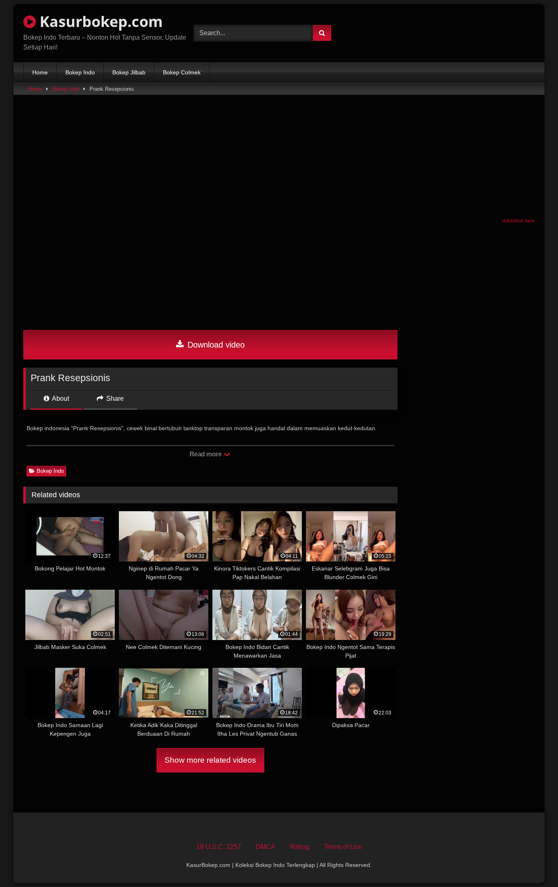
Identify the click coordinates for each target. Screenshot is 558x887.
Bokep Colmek (182, 72)
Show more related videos (210, 760)
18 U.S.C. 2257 (218, 846)
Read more (206, 454)
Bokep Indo (80, 72)
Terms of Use (343, 846)
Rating (299, 846)
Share (114, 398)
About (60, 398)
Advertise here (518, 221)
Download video (215, 344)
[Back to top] (533, 863)
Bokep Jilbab (128, 72)
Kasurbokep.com (99, 21)
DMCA (265, 846)
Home (40, 72)
